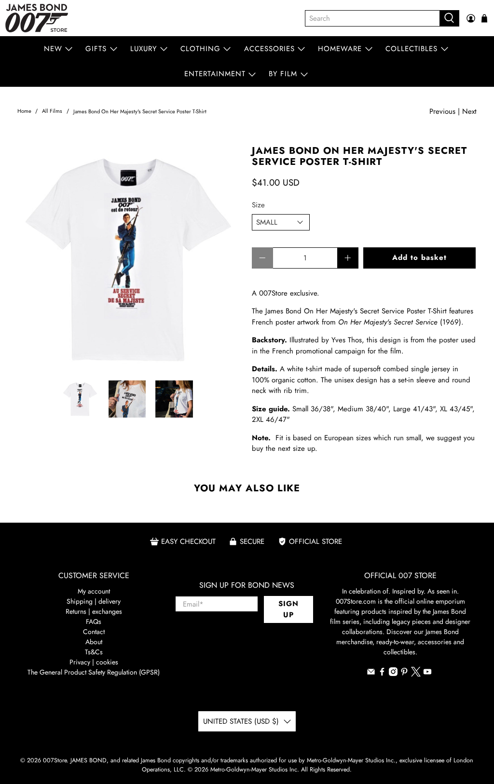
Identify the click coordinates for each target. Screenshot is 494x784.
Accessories (269, 48)
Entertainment (215, 73)
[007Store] (36, 18)
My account (94, 591)
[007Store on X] (416, 674)
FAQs (93, 621)
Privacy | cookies (93, 662)
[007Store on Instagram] (393, 673)
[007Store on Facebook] (382, 673)
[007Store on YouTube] (427, 673)
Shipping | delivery (94, 601)
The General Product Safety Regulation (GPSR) (93, 672)
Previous (442, 111)
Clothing (200, 48)
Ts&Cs (94, 652)
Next (469, 111)
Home (24, 111)
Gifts (96, 48)
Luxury (143, 48)
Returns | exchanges (94, 611)
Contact (94, 631)
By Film (283, 73)
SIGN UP (288, 609)
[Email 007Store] (371, 673)
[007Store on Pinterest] (404, 673)
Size (258, 205)
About (93, 642)
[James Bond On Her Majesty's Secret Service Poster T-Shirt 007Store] (129, 258)
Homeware (340, 48)
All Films (52, 111)
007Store (55, 760)
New (53, 48)
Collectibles (411, 48)
